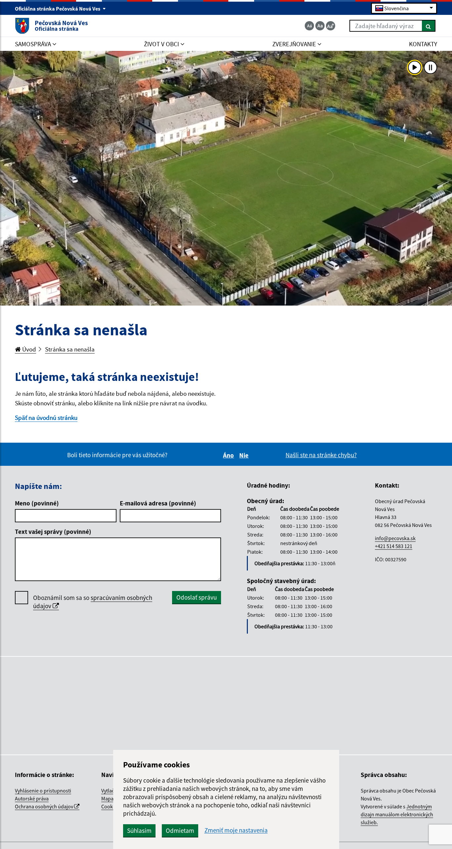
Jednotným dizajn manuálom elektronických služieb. (397, 814)
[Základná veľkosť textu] (320, 25)
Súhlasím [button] (139, 830)
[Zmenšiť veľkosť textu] (309, 25)
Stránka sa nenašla (70, 349)
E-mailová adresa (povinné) (158, 503)
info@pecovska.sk (395, 538)
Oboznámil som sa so (92, 602)
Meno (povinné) (37, 503)
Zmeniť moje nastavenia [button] (236, 830)
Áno (229, 455)
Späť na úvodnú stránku (46, 418)
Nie (244, 455)
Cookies (110, 806)
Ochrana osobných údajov (44, 806)
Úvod (28, 349)
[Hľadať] (428, 26)
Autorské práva (32, 798)
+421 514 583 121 (393, 546)
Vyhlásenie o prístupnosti (43, 790)
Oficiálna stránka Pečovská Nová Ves (58, 8)
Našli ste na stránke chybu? (321, 455)
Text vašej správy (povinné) (53, 531)
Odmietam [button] (180, 830)
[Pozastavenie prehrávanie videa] (430, 67)
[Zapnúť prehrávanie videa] (414, 67)
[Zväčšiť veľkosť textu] (330, 25)
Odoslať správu (196, 597)
